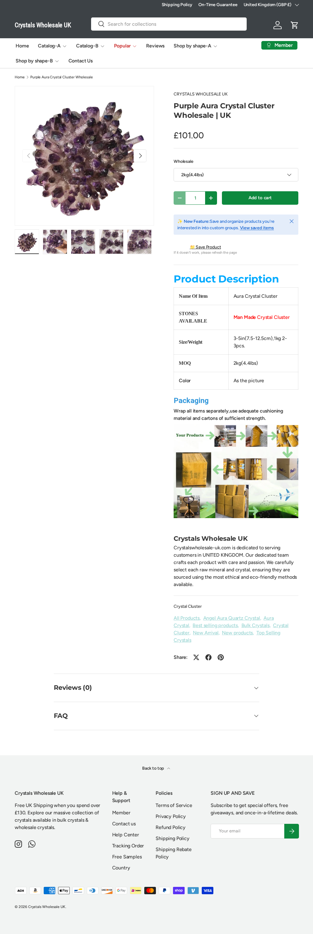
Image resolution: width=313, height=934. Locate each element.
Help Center (125, 835)
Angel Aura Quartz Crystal (231, 618)
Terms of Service (174, 805)
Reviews (155, 46)
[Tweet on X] (196, 657)
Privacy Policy (171, 816)
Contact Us (80, 61)
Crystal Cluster (188, 606)
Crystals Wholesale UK (46, 907)
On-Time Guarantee (217, 4)
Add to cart (260, 197)
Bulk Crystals (255, 625)
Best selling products (215, 625)
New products (237, 633)
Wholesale (183, 161)
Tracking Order (128, 846)
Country (121, 868)
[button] (294, 25)
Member (121, 813)
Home (22, 46)
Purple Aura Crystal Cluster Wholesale (61, 77)
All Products (187, 618)
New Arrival (205, 633)
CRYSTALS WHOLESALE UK (201, 94)
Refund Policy (171, 827)
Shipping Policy (177, 4)
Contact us (124, 824)
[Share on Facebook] (208, 657)
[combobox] (169, 24)
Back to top (153, 768)
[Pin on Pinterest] (221, 657)
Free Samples (127, 857)
